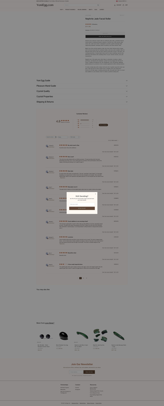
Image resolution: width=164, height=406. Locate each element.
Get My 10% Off (82, 208)
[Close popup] (95, 194)
